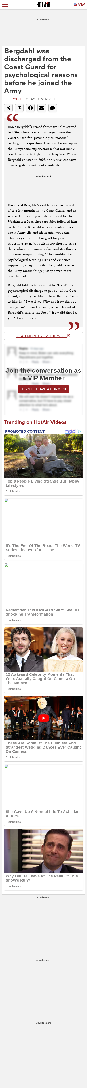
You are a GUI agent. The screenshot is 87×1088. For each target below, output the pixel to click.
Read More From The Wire (41, 336)
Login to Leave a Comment (43, 389)
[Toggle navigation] (5, 4)
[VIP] (79, 4)
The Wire (14, 99)
